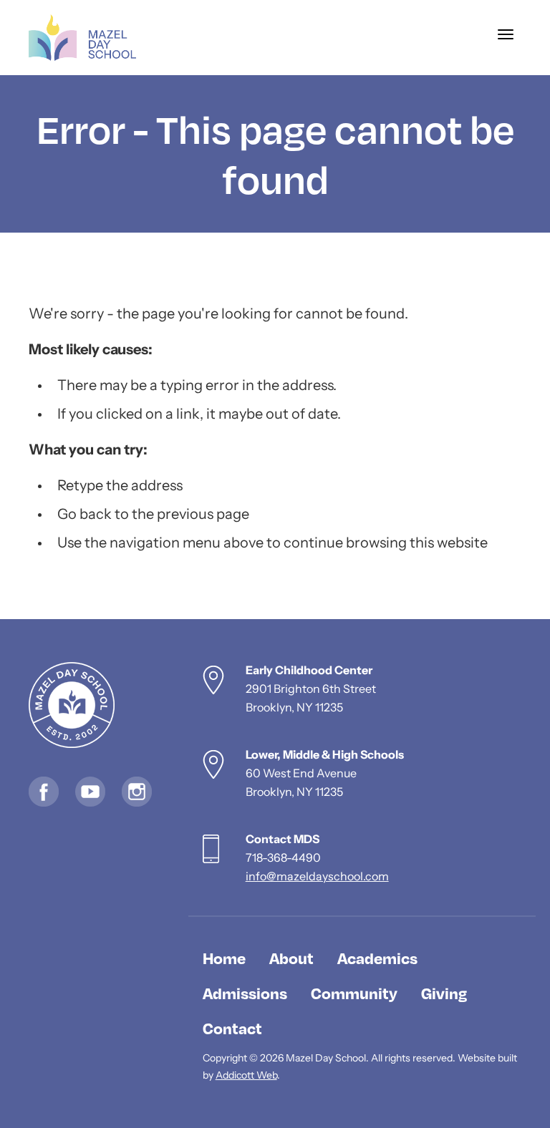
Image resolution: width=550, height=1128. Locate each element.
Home (224, 958)
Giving (444, 993)
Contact (232, 1028)
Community (354, 993)
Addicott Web (246, 1076)
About (291, 958)
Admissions (245, 993)
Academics (377, 958)
